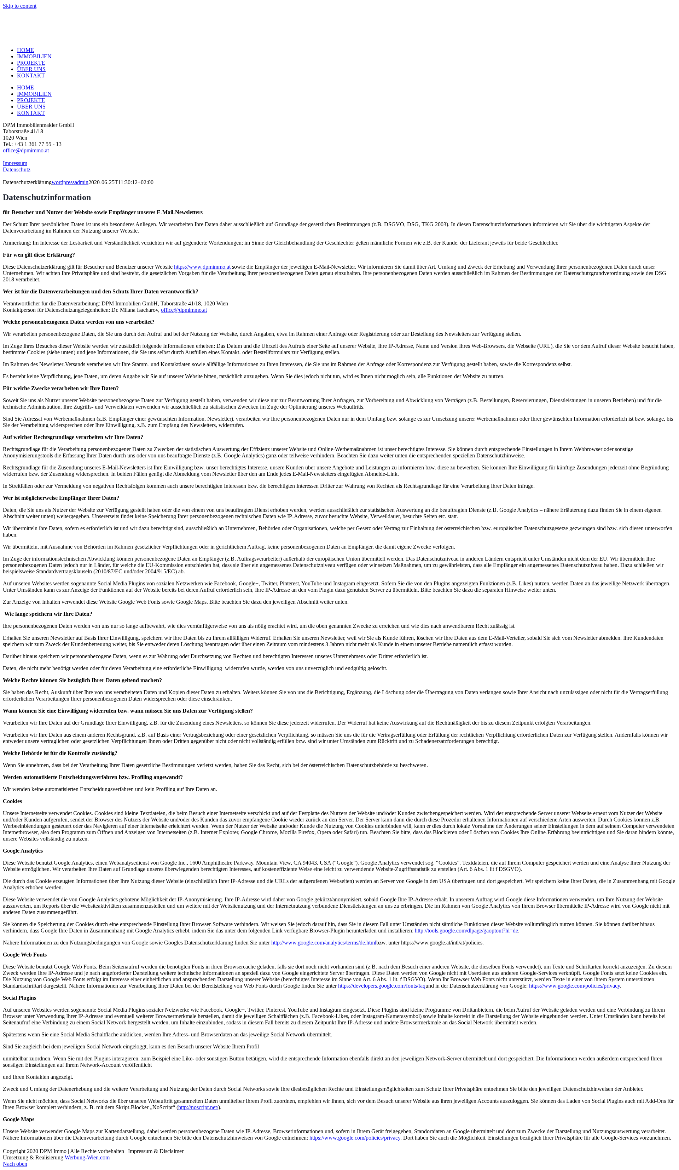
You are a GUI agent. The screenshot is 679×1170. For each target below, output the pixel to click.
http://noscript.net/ (198, 1107)
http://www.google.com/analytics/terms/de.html (323, 943)
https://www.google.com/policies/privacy (574, 986)
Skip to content (19, 6)
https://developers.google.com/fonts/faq (381, 986)
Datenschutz (16, 169)
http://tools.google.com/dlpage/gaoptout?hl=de (466, 931)
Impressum (15, 163)
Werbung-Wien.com (87, 1157)
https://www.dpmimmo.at (202, 267)
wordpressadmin (70, 182)
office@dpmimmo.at (26, 150)
